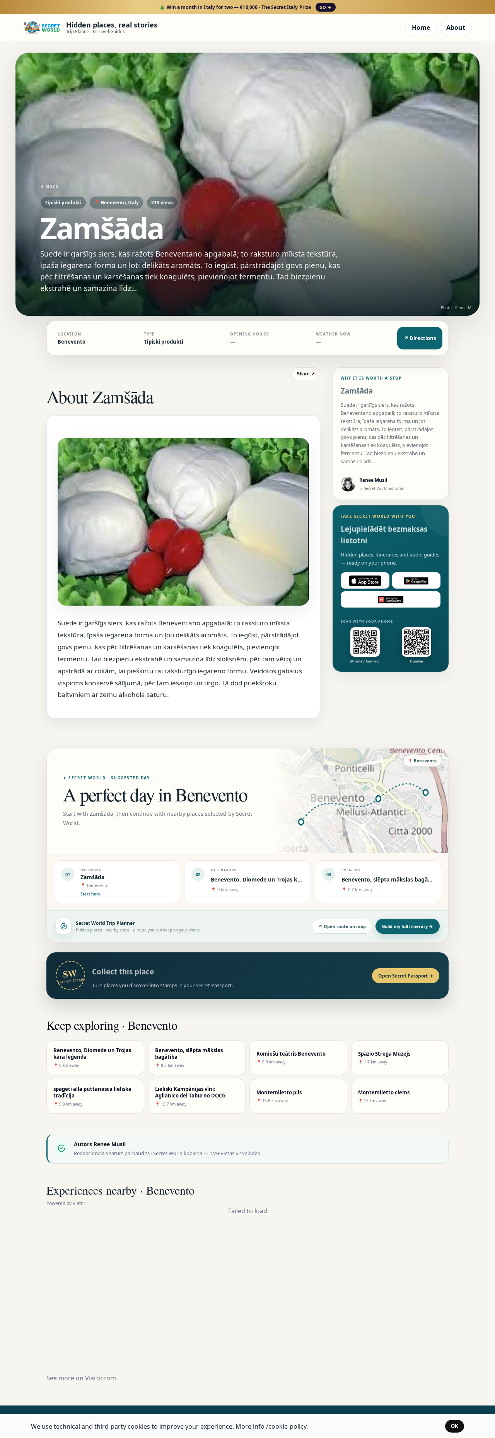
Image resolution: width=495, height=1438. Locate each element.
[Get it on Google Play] (416, 581)
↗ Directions (420, 338)
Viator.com (100, 1378)
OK (454, 1426)
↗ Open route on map (342, 926)
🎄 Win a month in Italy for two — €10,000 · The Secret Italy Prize (245, 7)
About (455, 27)
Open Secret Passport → (405, 975)
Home (421, 27)
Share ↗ (306, 374)
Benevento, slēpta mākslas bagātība (389, 879)
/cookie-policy (286, 1426)
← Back (49, 186)
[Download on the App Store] (365, 581)
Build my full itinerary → (407, 926)
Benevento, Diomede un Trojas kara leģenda (270, 879)
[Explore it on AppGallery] (390, 600)
